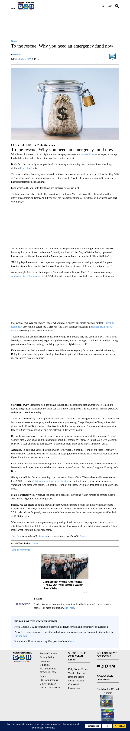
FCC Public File (48, 668)
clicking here (20, 636)
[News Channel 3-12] (30, 6)
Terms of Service (48, 653)
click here (69, 607)
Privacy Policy (47, 657)
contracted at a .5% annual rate (26, 276)
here (71, 641)
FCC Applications (49, 680)
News (35, 543)
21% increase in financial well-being (50, 481)
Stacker (17, 55)
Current (24, 168)
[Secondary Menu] (15, 6)
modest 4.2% (87, 154)
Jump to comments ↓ (21, 550)
